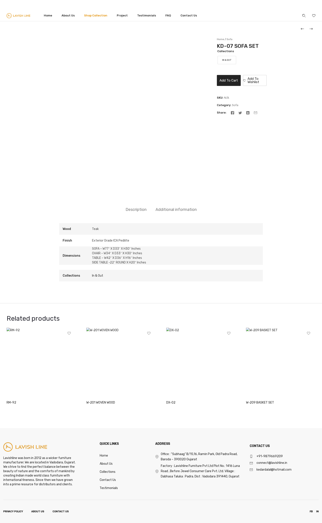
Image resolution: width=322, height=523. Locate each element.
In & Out (97, 276)
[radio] (227, 60)
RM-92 (11, 402)
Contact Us (188, 15)
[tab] (136, 210)
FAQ (168, 15)
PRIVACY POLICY (13, 511)
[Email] (255, 112)
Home (48, 15)
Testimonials (146, 15)
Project (122, 15)
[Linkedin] (247, 112)
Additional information (176, 209)
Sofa (229, 39)
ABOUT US (37, 511)
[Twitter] (240, 112)
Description (136, 209)
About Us (68, 15)
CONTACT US (61, 511)
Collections (225, 51)
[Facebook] (232, 112)
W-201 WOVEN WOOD (100, 402)
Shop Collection (95, 15)
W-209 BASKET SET (260, 402)
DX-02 (170, 402)
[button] (255, 80)
